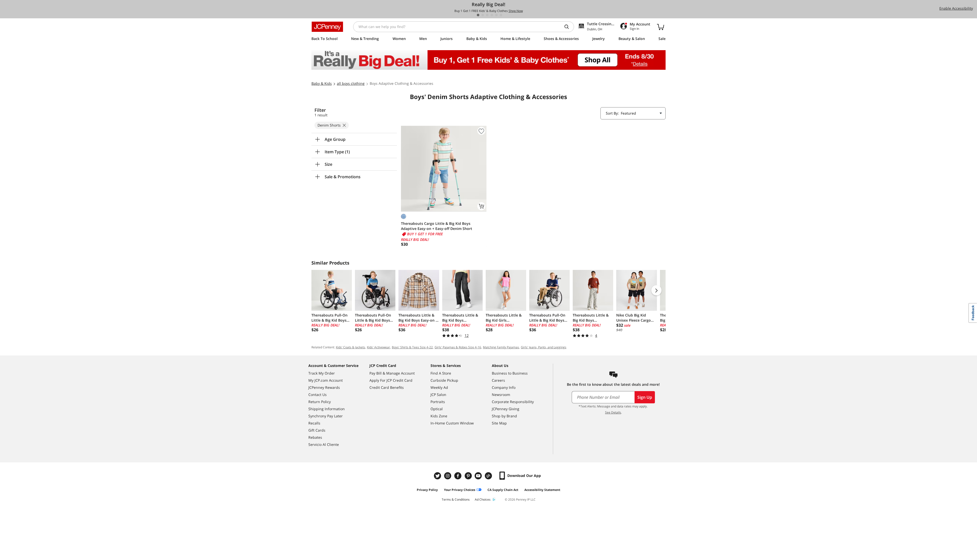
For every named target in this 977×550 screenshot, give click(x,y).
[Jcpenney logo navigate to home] (327, 27)
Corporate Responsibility (513, 401)
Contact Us (317, 394)
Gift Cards (316, 430)
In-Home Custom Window (452, 423)
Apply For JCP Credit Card (390, 380)
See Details (613, 412)
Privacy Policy (427, 490)
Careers (498, 380)
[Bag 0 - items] (660, 27)
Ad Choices (483, 499)
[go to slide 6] (501, 15)
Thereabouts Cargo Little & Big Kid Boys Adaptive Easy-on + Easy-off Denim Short (436, 226)
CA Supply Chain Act (502, 490)
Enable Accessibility (956, 8)
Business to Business (510, 373)
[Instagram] (448, 475)
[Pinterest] (469, 475)
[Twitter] (438, 475)
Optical (436, 408)
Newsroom (501, 394)
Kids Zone (438, 416)
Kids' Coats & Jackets (350, 347)
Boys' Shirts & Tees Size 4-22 (412, 347)
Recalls (314, 423)
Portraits (437, 401)
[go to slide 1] (478, 15)
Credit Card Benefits (386, 387)
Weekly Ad (439, 387)
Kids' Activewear (378, 347)
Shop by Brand (504, 416)
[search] (569, 27)
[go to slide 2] (482, 15)
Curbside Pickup (444, 380)
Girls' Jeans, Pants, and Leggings (543, 347)
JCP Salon (438, 394)
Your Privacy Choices (459, 490)
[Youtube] (479, 475)
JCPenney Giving (505, 408)
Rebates (315, 437)
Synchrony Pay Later (325, 416)
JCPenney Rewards (324, 387)
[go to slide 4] (492, 15)
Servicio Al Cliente (323, 444)
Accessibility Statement (542, 490)
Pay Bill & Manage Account (392, 373)
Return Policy (319, 401)
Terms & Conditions (456, 499)
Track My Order (321, 373)
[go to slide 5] (496, 15)
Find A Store (440, 373)
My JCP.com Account (325, 380)
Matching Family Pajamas (501, 347)
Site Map (499, 423)
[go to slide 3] (487, 15)
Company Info (503, 387)
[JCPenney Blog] (489, 475)
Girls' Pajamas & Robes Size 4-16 (458, 347)
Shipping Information (326, 408)
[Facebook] (458, 475)
